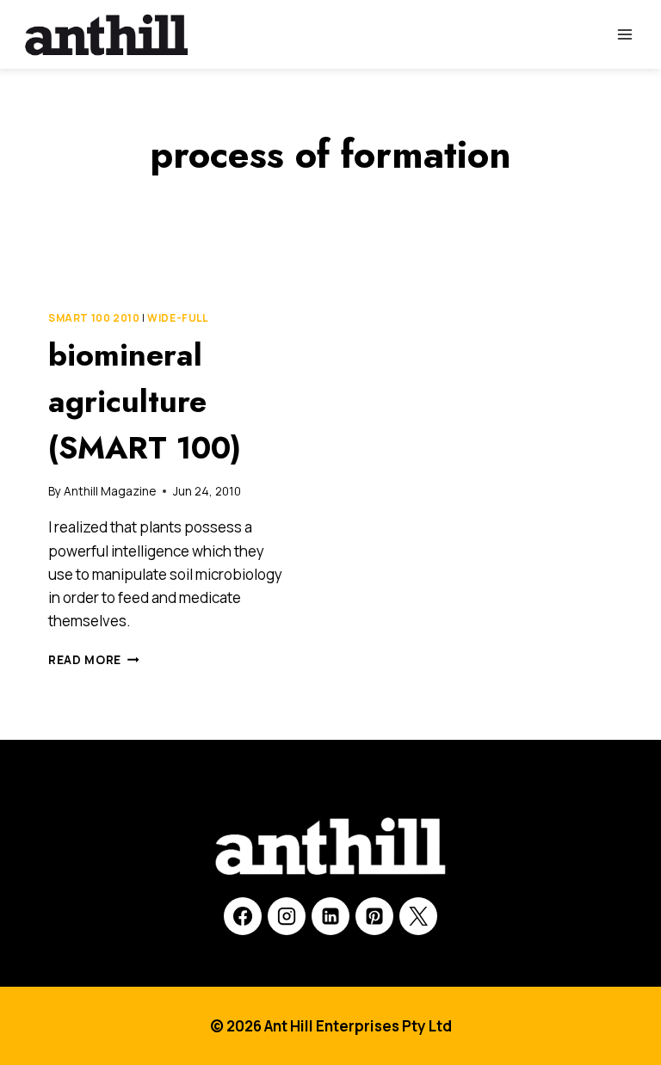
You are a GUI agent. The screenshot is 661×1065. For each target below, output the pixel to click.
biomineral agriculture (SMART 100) (144, 401)
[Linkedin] (330, 916)
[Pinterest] (374, 916)
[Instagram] (287, 916)
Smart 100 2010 (93, 318)
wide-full (177, 318)
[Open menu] (624, 34)
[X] (418, 916)
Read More (93, 660)
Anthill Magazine (110, 491)
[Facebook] (243, 916)
